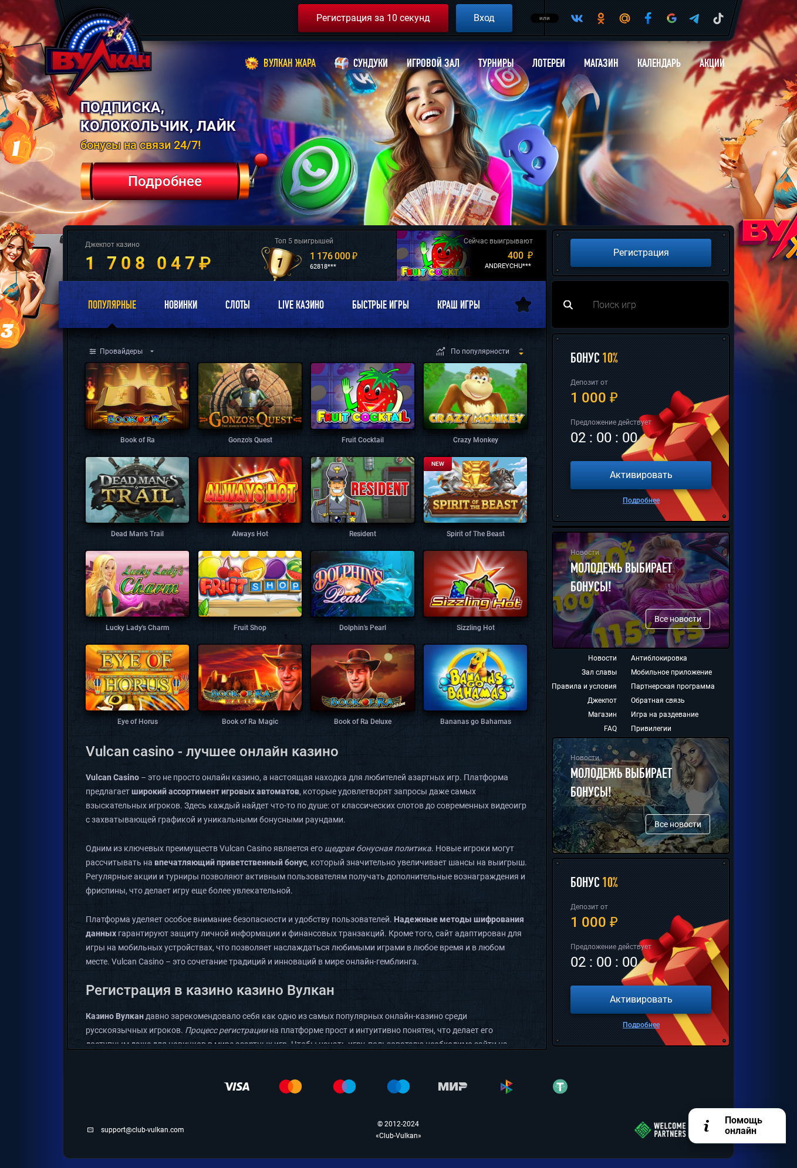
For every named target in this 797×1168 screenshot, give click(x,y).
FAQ (610, 729)
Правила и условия (584, 686)
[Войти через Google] (671, 18)
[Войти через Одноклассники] (601, 18)
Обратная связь (658, 700)
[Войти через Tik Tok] (718, 18)
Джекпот (602, 700)
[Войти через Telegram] (694, 18)
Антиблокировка (659, 658)
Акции (712, 63)
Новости (602, 658)
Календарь (659, 63)
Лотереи (548, 63)
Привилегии (651, 729)
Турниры (496, 63)
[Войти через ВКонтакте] (577, 18)
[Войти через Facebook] (648, 18)
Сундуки (370, 63)
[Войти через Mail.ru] (624, 18)
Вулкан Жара (290, 63)
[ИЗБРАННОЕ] (523, 304)
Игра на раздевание (664, 714)
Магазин (601, 63)
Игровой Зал (433, 63)
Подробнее (641, 500)
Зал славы (599, 672)
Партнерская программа (673, 686)
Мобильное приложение (671, 672)
